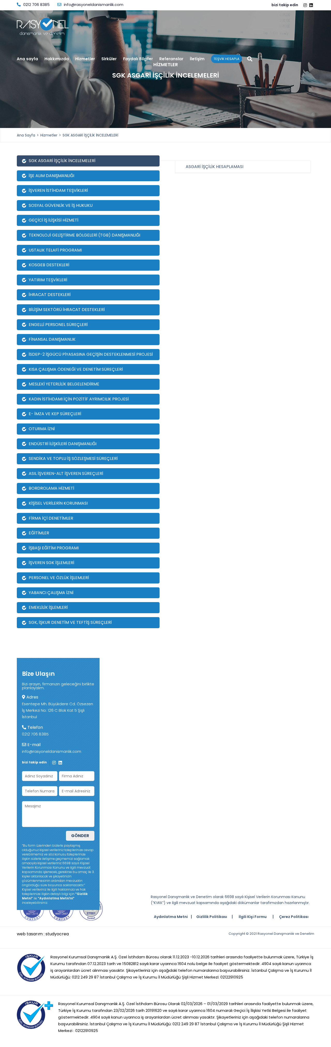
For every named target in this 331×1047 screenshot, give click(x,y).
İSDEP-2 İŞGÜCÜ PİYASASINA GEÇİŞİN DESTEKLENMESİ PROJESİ (91, 354)
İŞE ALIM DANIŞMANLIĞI (51, 176)
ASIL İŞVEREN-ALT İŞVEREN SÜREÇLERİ (66, 473)
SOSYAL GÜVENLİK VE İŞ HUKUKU (61, 205)
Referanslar (171, 59)
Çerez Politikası (294, 917)
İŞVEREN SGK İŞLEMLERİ (51, 563)
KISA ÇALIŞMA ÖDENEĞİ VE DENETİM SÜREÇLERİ (76, 369)
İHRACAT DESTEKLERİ (50, 295)
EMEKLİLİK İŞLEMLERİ (48, 607)
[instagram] (305, 5)
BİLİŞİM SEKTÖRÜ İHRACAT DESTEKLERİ (67, 310)
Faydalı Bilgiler (138, 59)
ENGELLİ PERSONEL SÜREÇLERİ (58, 325)
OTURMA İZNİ (42, 429)
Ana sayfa (27, 59)
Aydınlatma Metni (171, 917)
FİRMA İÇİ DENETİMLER (51, 518)
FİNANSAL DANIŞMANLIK (52, 339)
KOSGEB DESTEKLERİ (49, 265)
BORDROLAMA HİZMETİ (51, 488)
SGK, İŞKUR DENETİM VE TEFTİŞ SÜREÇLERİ (70, 622)
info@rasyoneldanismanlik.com (93, 4)
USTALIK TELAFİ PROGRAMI (55, 250)
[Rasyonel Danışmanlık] (43, 26)
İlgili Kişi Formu (253, 917)
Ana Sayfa (26, 135)
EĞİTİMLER (39, 533)
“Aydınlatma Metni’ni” (56, 898)
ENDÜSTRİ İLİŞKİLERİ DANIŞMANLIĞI (62, 444)
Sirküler (109, 59)
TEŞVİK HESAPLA (226, 58)
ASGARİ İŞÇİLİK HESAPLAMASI (214, 167)
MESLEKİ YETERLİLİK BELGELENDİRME (64, 384)
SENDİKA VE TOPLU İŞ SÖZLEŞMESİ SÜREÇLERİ (73, 458)
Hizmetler (85, 59)
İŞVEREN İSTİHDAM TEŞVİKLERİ (58, 190)
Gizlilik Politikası (211, 917)
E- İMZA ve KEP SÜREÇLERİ (55, 414)
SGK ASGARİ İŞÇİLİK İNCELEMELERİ (90, 135)
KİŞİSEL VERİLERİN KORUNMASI (58, 503)
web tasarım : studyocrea (43, 934)
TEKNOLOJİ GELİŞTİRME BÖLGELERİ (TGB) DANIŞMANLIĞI (84, 235)
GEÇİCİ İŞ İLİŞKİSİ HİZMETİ (53, 220)
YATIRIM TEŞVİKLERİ (48, 280)
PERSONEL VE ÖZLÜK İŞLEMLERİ (59, 578)
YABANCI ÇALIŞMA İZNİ (51, 593)
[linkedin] (311, 5)
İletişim (197, 59)
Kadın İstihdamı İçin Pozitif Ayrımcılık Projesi (79, 399)
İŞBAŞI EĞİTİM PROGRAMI (54, 548)
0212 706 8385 (36, 4)
